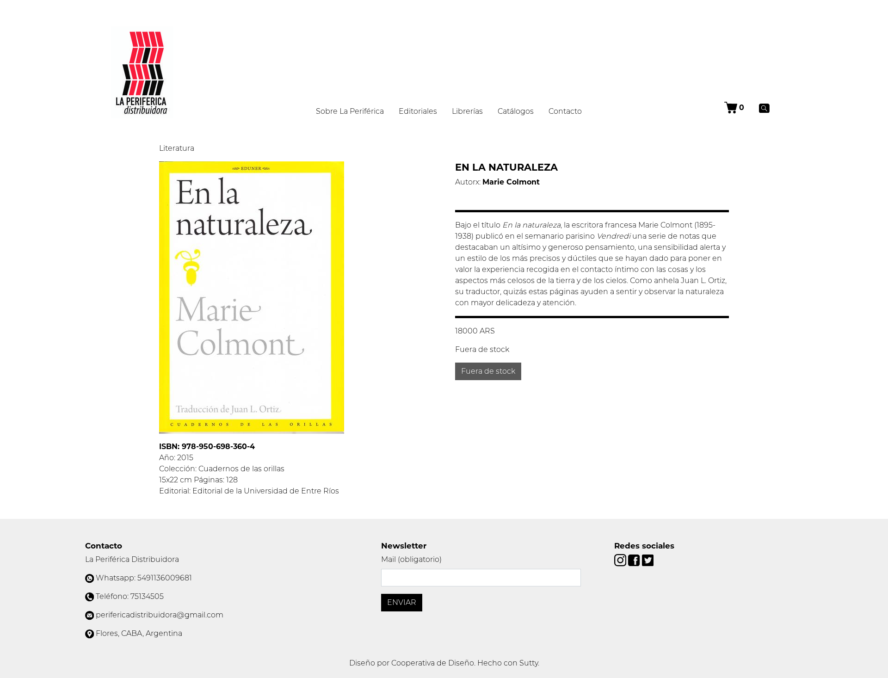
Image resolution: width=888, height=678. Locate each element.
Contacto (565, 111)
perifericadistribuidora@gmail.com (159, 614)
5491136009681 (164, 577)
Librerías (467, 111)
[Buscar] (764, 108)
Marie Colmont (511, 182)
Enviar (401, 602)
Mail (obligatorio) (411, 559)
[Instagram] (621, 559)
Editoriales (418, 111)
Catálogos (516, 111)
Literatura (176, 148)
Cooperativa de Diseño (432, 663)
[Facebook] (634, 559)
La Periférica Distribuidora (132, 559)
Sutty (528, 663)
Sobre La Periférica (350, 111)
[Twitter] (648, 559)
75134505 (147, 596)
